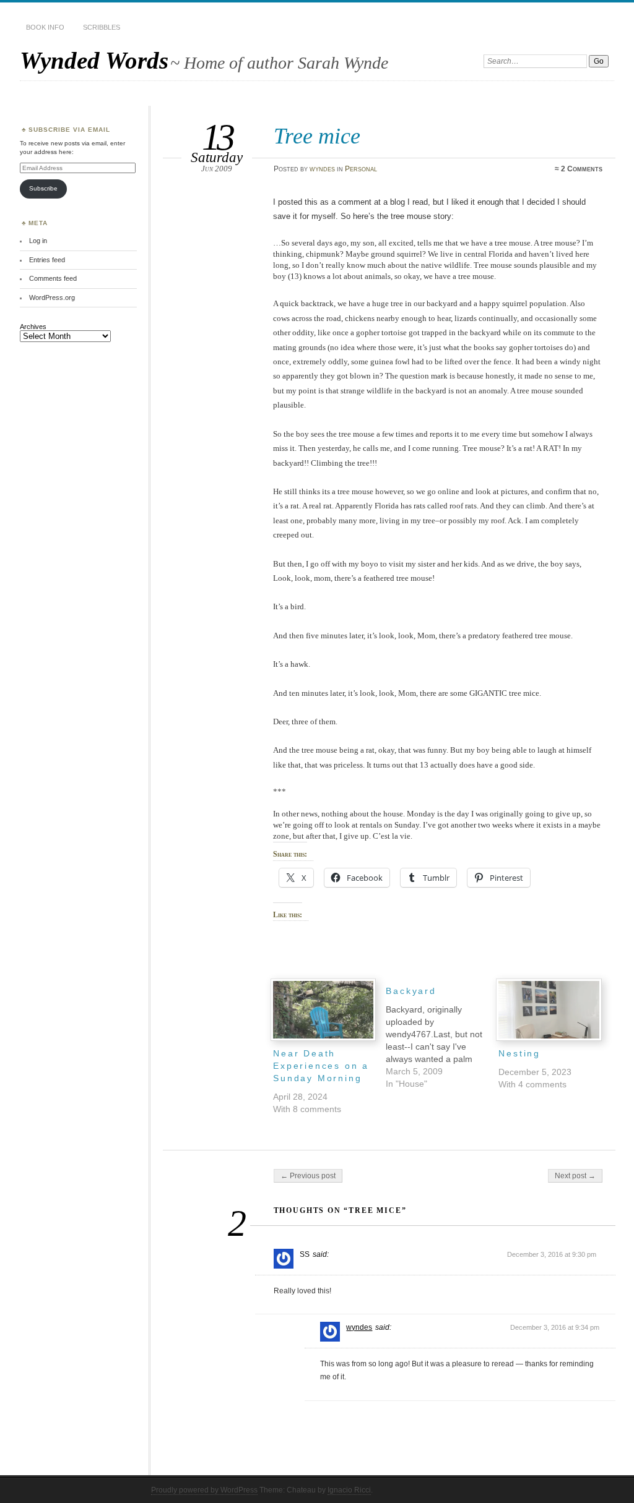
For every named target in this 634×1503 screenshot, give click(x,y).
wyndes (322, 169)
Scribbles (101, 27)
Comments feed (53, 278)
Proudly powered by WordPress (204, 1490)
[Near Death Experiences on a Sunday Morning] (323, 1009)
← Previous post (308, 1175)
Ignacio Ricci (349, 1490)
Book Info (45, 27)
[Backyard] (442, 1034)
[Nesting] (548, 1009)
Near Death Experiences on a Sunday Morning (321, 1065)
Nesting (519, 1053)
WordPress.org (52, 297)
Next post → (575, 1175)
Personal (361, 169)
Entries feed (47, 259)
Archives (33, 326)
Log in (38, 240)
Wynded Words (94, 60)
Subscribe (43, 188)
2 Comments (581, 169)
